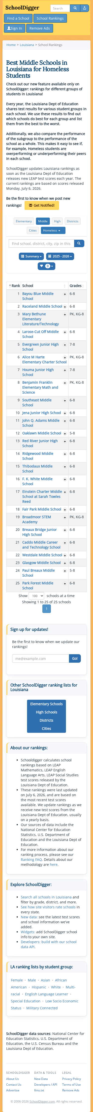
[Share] (84, 8)
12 (18, 433)
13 (18, 440)
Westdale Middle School (42, 555)
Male (32, 980)
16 (18, 478)
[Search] (75, 8)
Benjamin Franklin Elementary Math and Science (40, 387)
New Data (41, 1079)
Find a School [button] (18, 18)
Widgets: (28, 931)
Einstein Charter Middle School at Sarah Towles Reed (42, 496)
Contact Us (13, 1084)
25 (18, 583)
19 (18, 516)
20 (18, 529)
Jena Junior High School (41, 412)
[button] (53, 230)
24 (18, 570)
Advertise (12, 1090)
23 (18, 562)
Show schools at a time (47, 595)
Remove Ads (70, 1090)
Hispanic (39, 987)
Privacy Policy (71, 1079)
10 (18, 412)
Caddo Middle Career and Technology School (41, 545)
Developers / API (45, 1084)
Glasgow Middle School (41, 562)
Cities (33, 230)
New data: (29, 917)
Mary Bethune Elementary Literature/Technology (40, 319)
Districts (72, 221)
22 (18, 555)
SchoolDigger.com (42, 1101)
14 (18, 453)
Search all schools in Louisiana (46, 897)
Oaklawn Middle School (41, 433)
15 (18, 466)
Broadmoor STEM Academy (36, 519)
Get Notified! (44, 205)
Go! (75, 658)
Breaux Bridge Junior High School (39, 532)
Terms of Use (71, 1084)
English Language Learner (46, 994)
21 (18, 542)
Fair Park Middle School (41, 509)
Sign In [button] (16, 28)
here (54, 864)
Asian (45, 980)
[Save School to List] (65, 294)
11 (18, 420)
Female (17, 980)
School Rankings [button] (50, 18)
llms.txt (39, 1090)
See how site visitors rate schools (48, 907)
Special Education (25, 1001)
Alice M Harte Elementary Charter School (44, 359)
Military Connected (42, 1008)
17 (18, 491)
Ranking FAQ (31, 859)
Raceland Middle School (42, 306)
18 (18, 509)
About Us (12, 1079)
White (56, 987)
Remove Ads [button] (40, 28)
